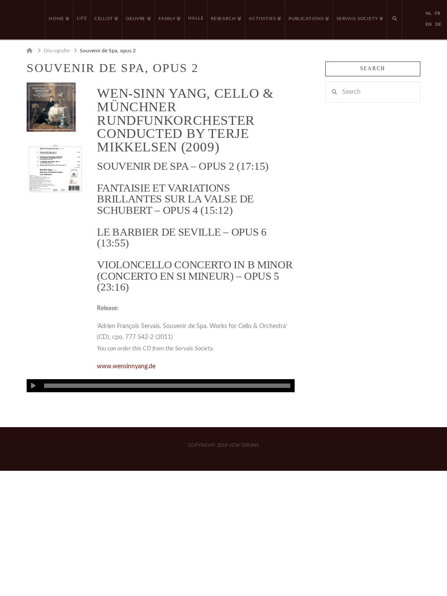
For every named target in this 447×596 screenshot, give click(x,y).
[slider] (167, 386)
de (438, 24)
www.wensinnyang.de (126, 366)
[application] (161, 385)
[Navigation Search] (394, 19)
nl (428, 13)
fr (437, 13)
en (429, 24)
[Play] (33, 385)
